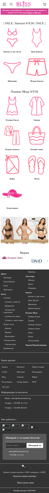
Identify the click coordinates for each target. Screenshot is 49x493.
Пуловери (7, 278)
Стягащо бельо (10, 340)
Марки (34, 377)
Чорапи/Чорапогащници (36, 345)
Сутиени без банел (12, 316)
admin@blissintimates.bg (21, 398)
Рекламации (37, 372)
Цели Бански (33, 300)
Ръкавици (32, 288)
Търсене (20, 377)
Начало (5, 367)
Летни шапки (33, 341)
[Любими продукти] (37, 4)
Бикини (8, 328)
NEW (34, 382)
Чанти (30, 284)
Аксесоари (30, 276)
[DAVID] (36, 261)
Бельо (3, 294)
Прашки (8, 332)
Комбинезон (9, 348)
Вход (4, 377)
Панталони (8, 290)
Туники (31, 321)
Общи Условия (38, 367)
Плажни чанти (34, 329)
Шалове (31, 280)
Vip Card (5, 387)
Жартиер (31, 272)
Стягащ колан (10, 344)
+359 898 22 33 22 (20, 403)
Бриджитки (9, 306)
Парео (30, 333)
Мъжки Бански (34, 308)
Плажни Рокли (34, 317)
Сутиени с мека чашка (14, 320)
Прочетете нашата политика (24, 476)
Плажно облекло (35, 325)
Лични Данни (22, 382)
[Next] (46, 260)
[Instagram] (10, 413)
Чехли (30, 337)
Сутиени (7, 298)
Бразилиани (10, 336)
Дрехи (3, 274)
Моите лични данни (25, 483)
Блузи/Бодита (9, 282)
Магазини (21, 372)
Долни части (9, 324)
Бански (29, 293)
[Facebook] (5, 413)
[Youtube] (16, 413)
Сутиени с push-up (12, 302)
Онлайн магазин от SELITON (24, 491)
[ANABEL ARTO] (12, 261)
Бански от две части (36, 296)
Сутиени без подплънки (9, 311)
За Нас (4, 372)
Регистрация (7, 382)
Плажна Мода (31, 313)
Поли (6, 286)
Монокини (32, 304)
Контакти (20, 367)
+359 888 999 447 (20, 408)
